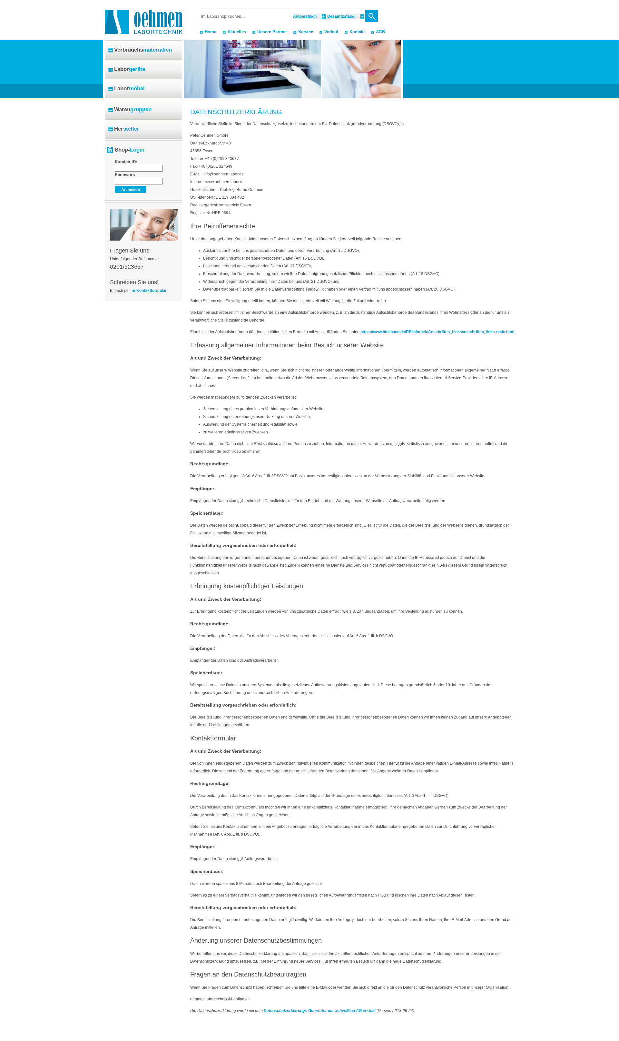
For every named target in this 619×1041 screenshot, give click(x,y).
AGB (380, 31)
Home (210, 31)
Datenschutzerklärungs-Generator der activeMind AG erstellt (320, 1010)
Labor (129, 69)
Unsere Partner (272, 31)
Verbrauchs (143, 50)
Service (305, 31)
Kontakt (357, 31)
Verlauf (331, 31)
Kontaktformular (151, 290)
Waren (133, 109)
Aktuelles (237, 31)
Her (126, 129)
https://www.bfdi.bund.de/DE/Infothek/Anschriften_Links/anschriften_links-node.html (437, 332)
